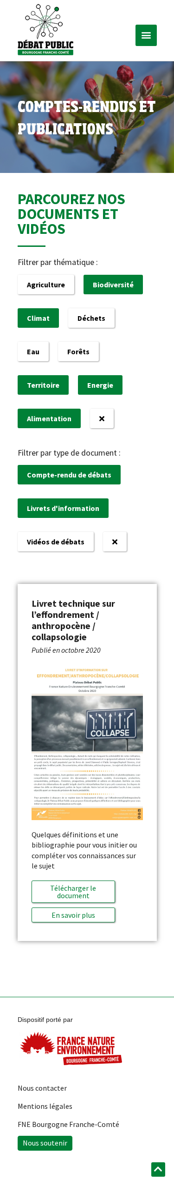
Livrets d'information (63, 508)
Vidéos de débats (55, 541)
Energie (100, 385)
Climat (38, 318)
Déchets (91, 318)
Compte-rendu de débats (69, 474)
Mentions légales (45, 1106)
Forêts (78, 351)
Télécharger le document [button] (73, 891)
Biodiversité (113, 284)
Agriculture (46, 284)
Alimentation (49, 418)
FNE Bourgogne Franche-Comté (68, 1124)
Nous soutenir (45, 1142)
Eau (33, 351)
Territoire (43, 385)
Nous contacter (42, 1088)
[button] (146, 35)
